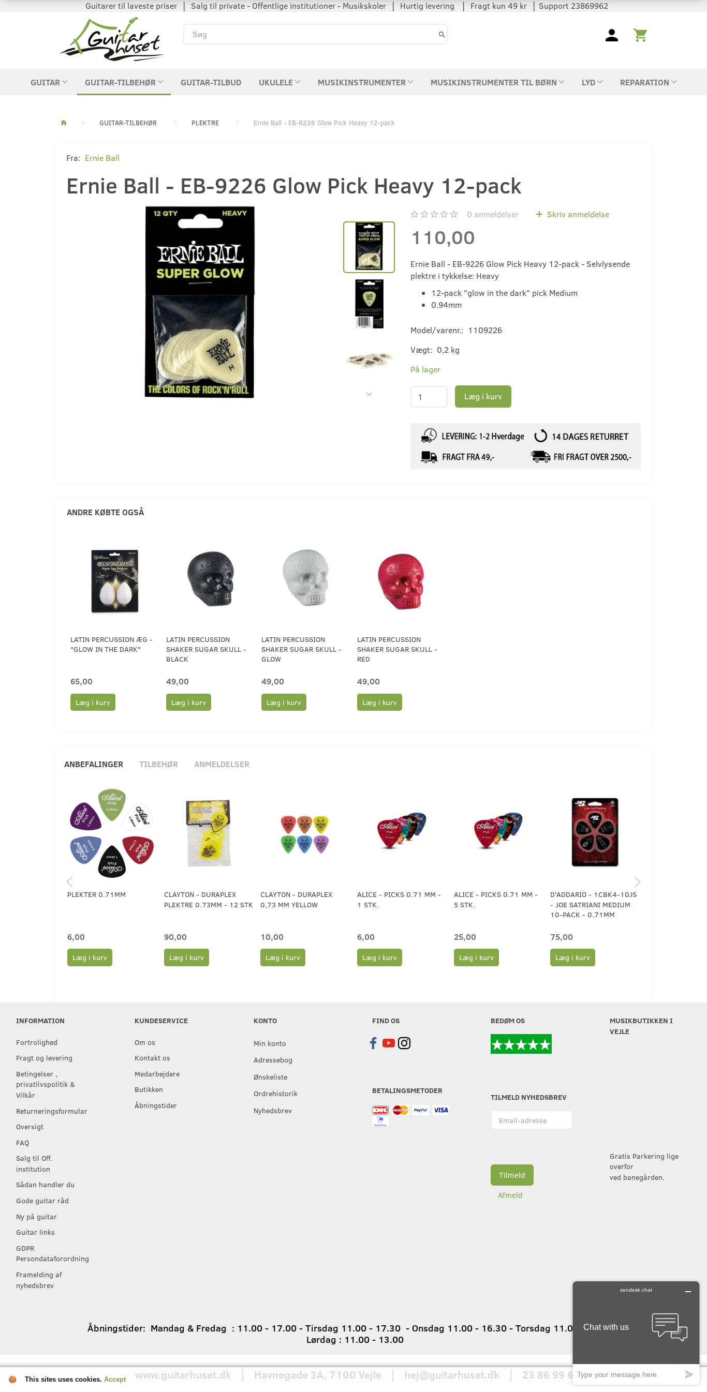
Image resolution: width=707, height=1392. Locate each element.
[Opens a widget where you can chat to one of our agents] (636, 1332)
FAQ (22, 1142)
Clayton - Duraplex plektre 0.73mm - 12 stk (208, 899)
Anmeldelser (221, 763)
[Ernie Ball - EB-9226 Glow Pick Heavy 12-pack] (199, 306)
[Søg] (442, 34)
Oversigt (29, 1126)
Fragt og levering (44, 1057)
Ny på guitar (36, 1216)
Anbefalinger (93, 763)
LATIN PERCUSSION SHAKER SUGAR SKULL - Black (206, 649)
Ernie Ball (102, 157)
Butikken (149, 1089)
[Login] (612, 34)
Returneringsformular (51, 1110)
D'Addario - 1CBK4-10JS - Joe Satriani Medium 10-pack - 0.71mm (593, 904)
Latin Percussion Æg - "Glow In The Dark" (111, 644)
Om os (145, 1042)
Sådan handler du (45, 1184)
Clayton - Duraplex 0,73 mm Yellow (296, 899)
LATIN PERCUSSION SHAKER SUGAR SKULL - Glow (301, 649)
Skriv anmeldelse (577, 213)
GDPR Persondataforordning (52, 1253)
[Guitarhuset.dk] (111, 38)
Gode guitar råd (42, 1200)
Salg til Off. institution (34, 1163)
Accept (115, 1379)
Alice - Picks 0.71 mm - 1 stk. (399, 899)
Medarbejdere (157, 1073)
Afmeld (510, 1195)
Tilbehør (158, 763)
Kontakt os (152, 1057)
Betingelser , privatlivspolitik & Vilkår (45, 1084)
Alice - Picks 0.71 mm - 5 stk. (496, 899)
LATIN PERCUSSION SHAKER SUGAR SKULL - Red (397, 649)
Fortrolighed (36, 1042)
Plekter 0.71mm (96, 894)
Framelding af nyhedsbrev (39, 1279)
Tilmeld (512, 1175)
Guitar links (35, 1231)
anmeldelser (493, 213)
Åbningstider (156, 1105)
